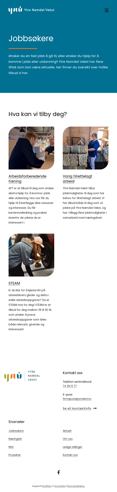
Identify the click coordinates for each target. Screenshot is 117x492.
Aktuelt (67, 431)
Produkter (15, 455)
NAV (11, 447)
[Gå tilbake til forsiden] (31, 10)
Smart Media (60, 486)
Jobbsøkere (16, 431)
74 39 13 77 (70, 386)
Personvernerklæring (75, 486)
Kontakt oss (70, 455)
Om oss (68, 439)
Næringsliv (15, 439)
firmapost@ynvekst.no (77, 399)
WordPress (46, 486)
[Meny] (106, 10)
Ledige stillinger (72, 447)
